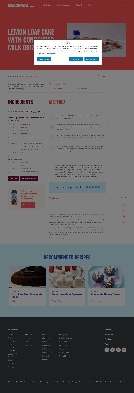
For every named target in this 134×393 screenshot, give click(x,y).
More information (51, 53)
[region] (68, 52)
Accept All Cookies (91, 59)
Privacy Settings (44, 59)
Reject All (76, 59)
